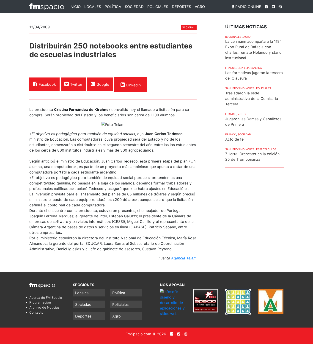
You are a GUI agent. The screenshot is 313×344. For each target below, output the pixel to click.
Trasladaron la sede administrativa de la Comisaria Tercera (251, 98)
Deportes (181, 6)
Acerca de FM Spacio (45, 297)
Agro (200, 6)
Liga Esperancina (250, 67)
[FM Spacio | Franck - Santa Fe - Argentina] (46, 6)
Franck (230, 67)
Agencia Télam (184, 258)
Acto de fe (234, 139)
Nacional (188, 27)
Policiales (157, 6)
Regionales (233, 36)
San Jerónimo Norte (239, 88)
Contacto (36, 312)
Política (113, 6)
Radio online (247, 6)
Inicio (75, 6)
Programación (40, 302)
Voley (242, 114)
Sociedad (134, 6)
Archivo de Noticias (44, 307)
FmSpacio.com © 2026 (146, 334)
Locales (92, 6)
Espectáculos (266, 149)
